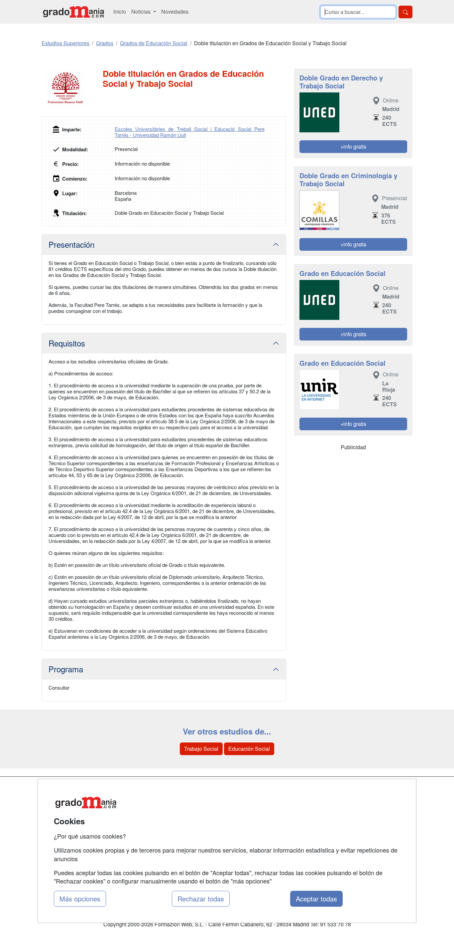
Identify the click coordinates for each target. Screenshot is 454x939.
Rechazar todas (200, 898)
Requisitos (67, 343)
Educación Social (249, 748)
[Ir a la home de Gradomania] (73, 12)
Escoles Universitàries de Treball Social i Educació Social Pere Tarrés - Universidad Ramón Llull (190, 131)
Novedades (174, 11)
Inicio (119, 11)
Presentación (71, 244)
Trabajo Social (201, 748)
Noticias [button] (141, 11)
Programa (66, 669)
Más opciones (79, 898)
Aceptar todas (316, 898)
